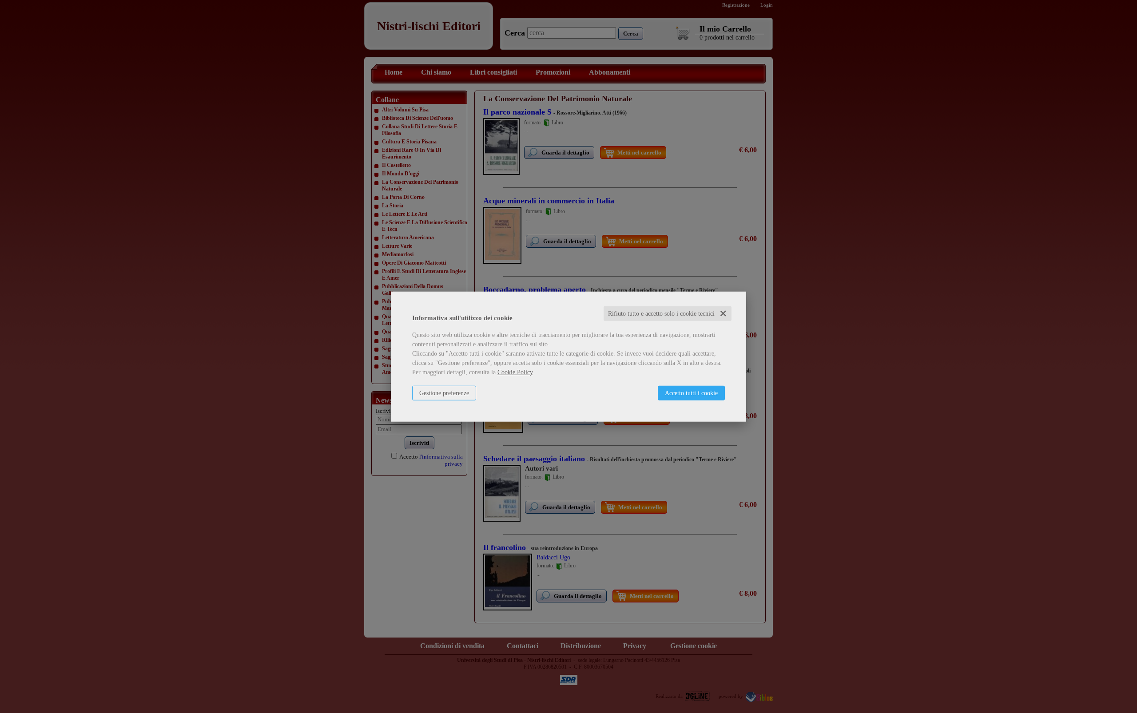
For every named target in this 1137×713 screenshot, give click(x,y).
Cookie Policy (515, 371)
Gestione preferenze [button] (444, 392)
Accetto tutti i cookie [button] (691, 392)
